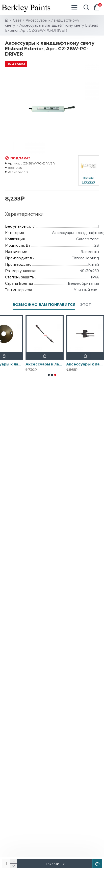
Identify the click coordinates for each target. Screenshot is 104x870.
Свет (17, 20)
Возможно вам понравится (44, 305)
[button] (49, 375)
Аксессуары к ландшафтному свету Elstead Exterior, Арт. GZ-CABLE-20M (33, 364)
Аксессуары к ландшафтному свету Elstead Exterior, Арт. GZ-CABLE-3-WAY (74, 364)
